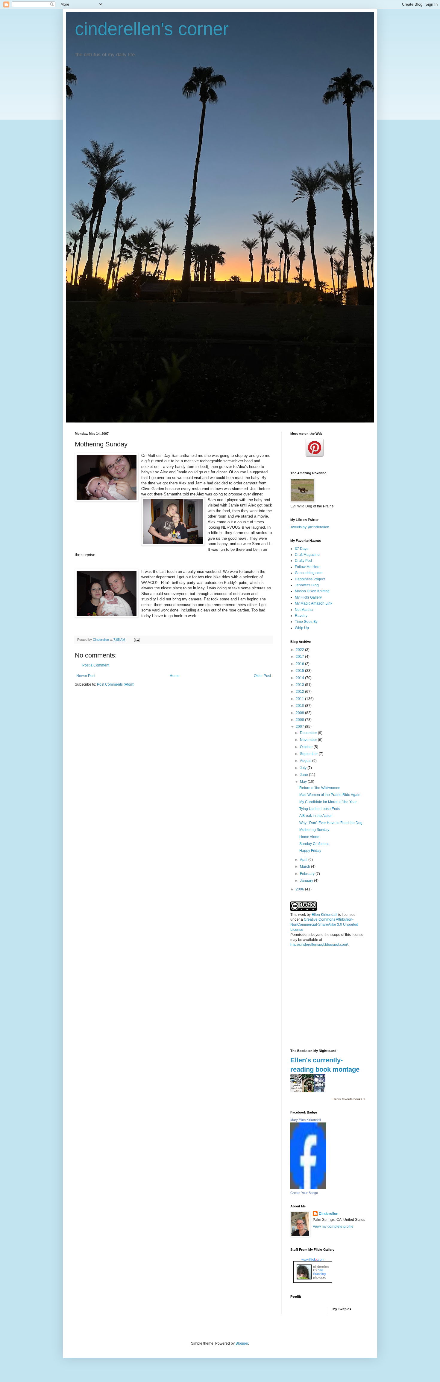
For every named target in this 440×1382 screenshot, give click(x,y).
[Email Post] (136, 639)
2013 (300, 685)
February (307, 874)
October (307, 747)
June (304, 775)
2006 (300, 889)
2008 (300, 720)
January (307, 880)
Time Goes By (306, 622)
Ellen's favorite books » (348, 1099)
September (309, 754)
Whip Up (302, 628)
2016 (300, 664)
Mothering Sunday (314, 830)
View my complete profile (333, 1226)
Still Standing (319, 1272)
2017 (300, 657)
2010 (300, 706)
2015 (300, 671)
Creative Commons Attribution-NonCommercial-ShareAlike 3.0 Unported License (324, 924)
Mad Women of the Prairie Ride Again (329, 795)
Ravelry (301, 616)
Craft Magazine (307, 555)
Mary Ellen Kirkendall (305, 1120)
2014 (300, 678)
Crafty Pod (303, 561)
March (305, 866)
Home (175, 676)
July (303, 768)
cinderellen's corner (152, 29)
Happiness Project (310, 579)
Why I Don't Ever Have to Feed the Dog (330, 823)
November (309, 740)
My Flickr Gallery (308, 597)
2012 (300, 692)
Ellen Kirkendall (324, 915)
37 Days (301, 549)
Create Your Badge (304, 1193)
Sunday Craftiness (314, 844)
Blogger (242, 1343)
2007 (300, 726)
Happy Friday (310, 851)
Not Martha (304, 610)
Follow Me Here (308, 567)
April (304, 860)
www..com (312, 1259)
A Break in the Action (316, 816)
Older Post (262, 676)
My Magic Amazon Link (313, 603)
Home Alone (309, 837)
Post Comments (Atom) (115, 684)
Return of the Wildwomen (319, 788)
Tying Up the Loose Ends (319, 809)
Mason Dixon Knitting (312, 591)
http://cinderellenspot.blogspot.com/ (319, 944)
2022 (300, 650)
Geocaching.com (308, 573)
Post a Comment (95, 665)
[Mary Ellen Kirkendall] (308, 1188)
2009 (300, 713)
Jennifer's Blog (307, 585)
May (304, 782)
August (306, 761)
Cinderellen (328, 1214)
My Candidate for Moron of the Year (328, 802)
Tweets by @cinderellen (309, 527)
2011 (300, 699)
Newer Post (85, 676)
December (309, 733)
